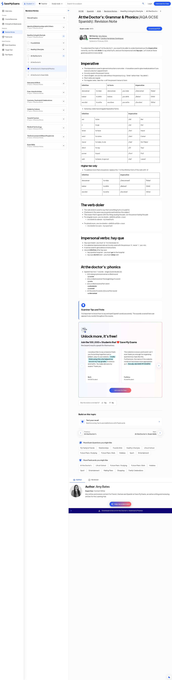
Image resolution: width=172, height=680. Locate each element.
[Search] (143, 3)
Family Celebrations (136, 470)
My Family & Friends (87, 448)
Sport (132, 453)
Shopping (120, 470)
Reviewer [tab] (95, 480)
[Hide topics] (68, 11)
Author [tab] (79, 480)
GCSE (81, 11)
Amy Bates (103, 36)
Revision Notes (110, 11)
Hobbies (122, 453)
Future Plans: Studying (88, 453)
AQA (99, 11)
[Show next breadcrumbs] (160, 11)
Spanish (90, 11)
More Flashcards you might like (95, 460)
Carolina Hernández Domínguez (112, 38)
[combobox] (105, 4)
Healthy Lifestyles (133, 448)
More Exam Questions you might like (97, 443)
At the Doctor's (86, 465)
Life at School (149, 448)
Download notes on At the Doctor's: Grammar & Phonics (122, 511)
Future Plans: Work (108, 453)
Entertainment (143, 453)
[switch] (169, 677)
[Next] (159, 366)
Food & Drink (117, 448)
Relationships (104, 448)
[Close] (71, 510)
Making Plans (108, 470)
